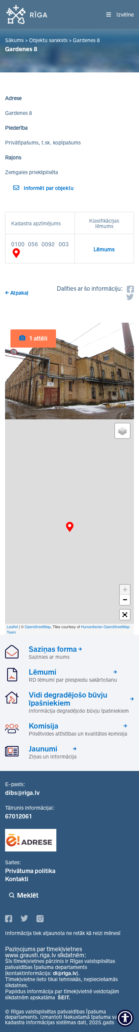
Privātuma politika (30, 871)
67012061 (18, 816)
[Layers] (122, 430)
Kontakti (16, 879)
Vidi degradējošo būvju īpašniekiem (68, 699)
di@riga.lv (65, 973)
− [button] (125, 599)
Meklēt (27, 895)
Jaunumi (43, 749)
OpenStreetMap (38, 626)
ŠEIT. (64, 997)
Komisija (43, 726)
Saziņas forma (53, 649)
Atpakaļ (19, 293)
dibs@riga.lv (22, 792)
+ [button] (125, 589)
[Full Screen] (125, 615)
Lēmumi (42, 672)
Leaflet (12, 626)
